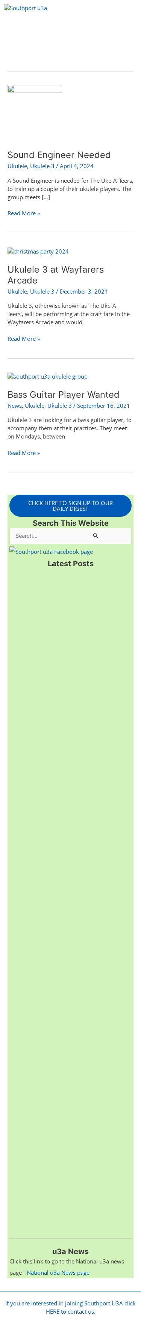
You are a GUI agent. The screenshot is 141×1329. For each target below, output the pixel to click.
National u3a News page (58, 1272)
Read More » (24, 213)
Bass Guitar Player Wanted (64, 394)
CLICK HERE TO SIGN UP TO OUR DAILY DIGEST (70, 505)
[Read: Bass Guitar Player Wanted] (48, 376)
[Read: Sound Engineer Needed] (35, 112)
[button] (70, 27)
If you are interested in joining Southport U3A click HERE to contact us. (70, 1307)
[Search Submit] (96, 535)
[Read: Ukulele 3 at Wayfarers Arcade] (38, 251)
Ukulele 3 (42, 166)
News (15, 405)
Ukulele (17, 166)
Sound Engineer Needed (59, 154)
